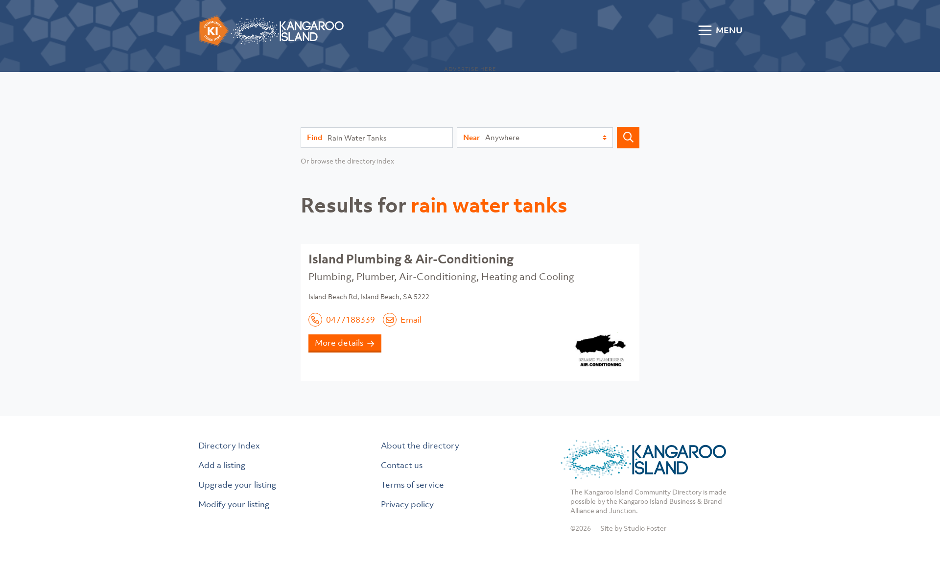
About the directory (420, 445)
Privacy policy (407, 504)
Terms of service (412, 484)
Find (314, 137)
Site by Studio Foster (633, 528)
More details (339, 342)
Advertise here (470, 69)
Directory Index (229, 445)
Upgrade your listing (237, 484)
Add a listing (221, 465)
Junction (622, 510)
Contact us (402, 465)
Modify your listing (233, 504)
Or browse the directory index (347, 160)
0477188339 (350, 319)
